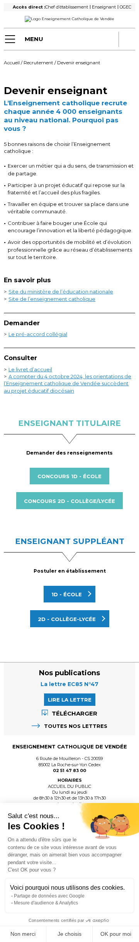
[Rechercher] (128, 39)
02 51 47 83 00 (69, 770)
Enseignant (104, 7)
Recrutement (38, 62)
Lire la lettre (70, 700)
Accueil (12, 62)
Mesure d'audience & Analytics (46, 903)
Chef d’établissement (66, 7)
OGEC (125, 7)
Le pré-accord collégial (37, 334)
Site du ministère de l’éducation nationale (60, 291)
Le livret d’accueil (30, 369)
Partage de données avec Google (49, 896)
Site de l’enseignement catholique (51, 299)
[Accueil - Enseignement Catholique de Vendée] (69, 19)
